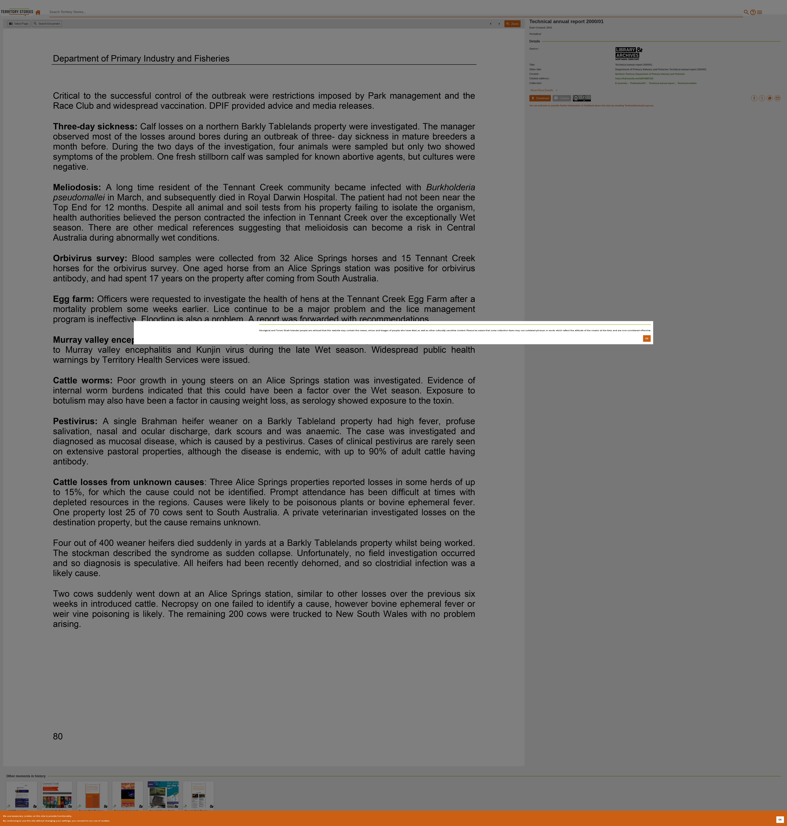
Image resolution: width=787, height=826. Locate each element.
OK (647, 338)
